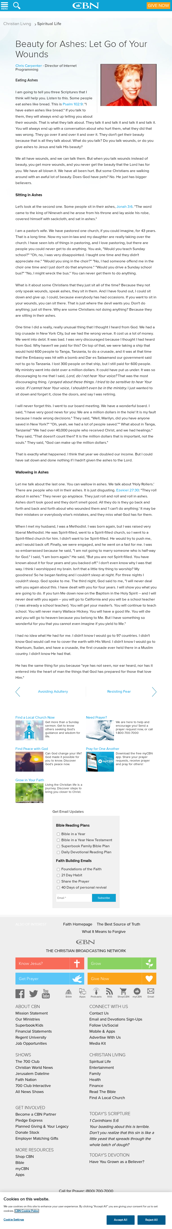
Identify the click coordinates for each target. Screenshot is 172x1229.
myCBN (137, 996)
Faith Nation (26, 1080)
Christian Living (17, 23)
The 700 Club (27, 1062)
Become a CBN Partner (35, 1114)
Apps (82, 996)
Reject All (151, 1219)
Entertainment (101, 1068)
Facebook (19, 994)
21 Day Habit (71, 875)
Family (95, 1074)
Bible (69, 996)
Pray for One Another (102, 749)
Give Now (158, 5)
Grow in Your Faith (29, 780)
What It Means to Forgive (104, 932)
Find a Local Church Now (35, 717)
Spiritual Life (49, 23)
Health (95, 1080)
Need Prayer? (96, 717)
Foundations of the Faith (81, 869)
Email (151, 996)
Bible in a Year (73, 834)
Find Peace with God (31, 749)
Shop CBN (24, 1157)
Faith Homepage (77, 924)
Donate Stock (27, 1133)
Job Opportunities (31, 1044)
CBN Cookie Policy (27, 1211)
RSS (109, 996)
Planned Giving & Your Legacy (42, 1127)
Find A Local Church (107, 1098)
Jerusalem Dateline (32, 1074)
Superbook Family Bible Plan (85, 846)
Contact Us (99, 1013)
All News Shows (29, 1092)
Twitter (33, 994)
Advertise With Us (105, 1038)
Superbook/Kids (29, 1025)
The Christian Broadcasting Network (86, 951)
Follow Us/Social (103, 1025)
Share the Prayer (75, 881)
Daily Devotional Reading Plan (86, 852)
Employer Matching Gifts (36, 1139)
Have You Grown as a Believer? (116, 1162)
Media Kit (97, 1044)
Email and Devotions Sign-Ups (115, 1019)
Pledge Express (29, 1121)
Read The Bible (102, 1092)
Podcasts (96, 996)
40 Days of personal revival (84, 887)
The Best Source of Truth (118, 924)
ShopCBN (123, 996)
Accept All (120, 1219)
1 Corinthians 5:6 (103, 1121)
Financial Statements (33, 1031)
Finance (96, 1086)
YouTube (46, 994)
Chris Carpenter (28, 66)
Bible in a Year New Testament (86, 840)
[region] (86, 1210)
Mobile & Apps (102, 1031)
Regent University (30, 1038)
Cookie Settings (14, 1219)
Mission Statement (31, 1013)
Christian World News (34, 1068)
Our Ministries (27, 1019)
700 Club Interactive (33, 1086)
